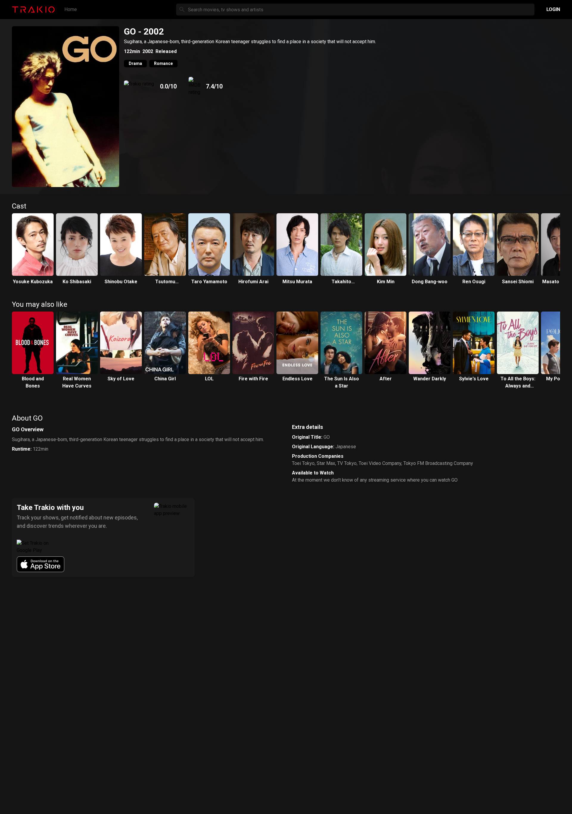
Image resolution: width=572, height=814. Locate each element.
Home (70, 9)
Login (553, 9)
